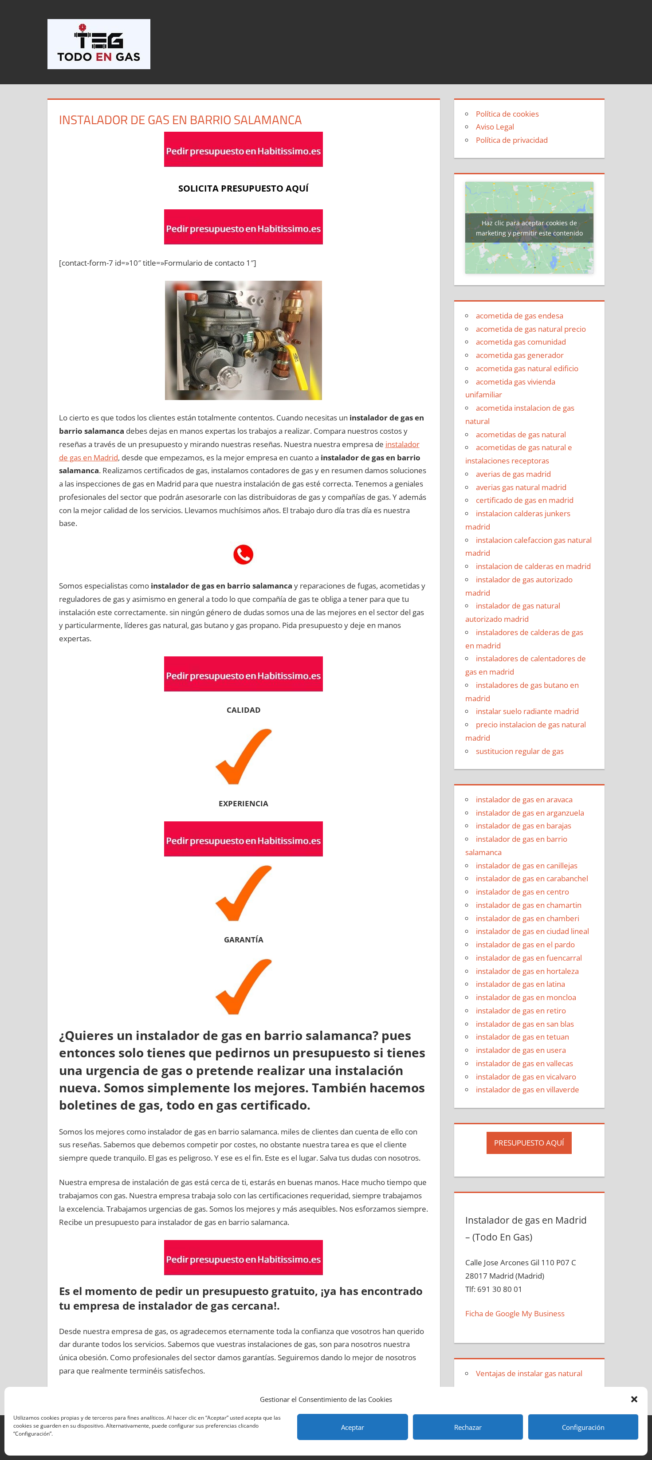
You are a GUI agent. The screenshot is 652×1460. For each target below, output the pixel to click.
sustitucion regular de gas (520, 751)
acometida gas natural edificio (527, 368)
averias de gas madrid (513, 474)
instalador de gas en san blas (525, 1024)
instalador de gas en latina (520, 984)
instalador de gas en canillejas (526, 865)
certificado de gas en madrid (524, 500)
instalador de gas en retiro (521, 1010)
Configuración (583, 1427)
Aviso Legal (495, 127)
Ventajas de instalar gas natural (529, 1373)
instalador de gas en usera (521, 1050)
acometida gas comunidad (521, 342)
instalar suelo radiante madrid (527, 711)
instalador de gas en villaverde (527, 1089)
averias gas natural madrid (521, 487)
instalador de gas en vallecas (524, 1063)
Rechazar (468, 1427)
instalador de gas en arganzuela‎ (530, 813)
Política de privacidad (512, 140)
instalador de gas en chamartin (528, 905)
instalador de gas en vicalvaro (526, 1076)
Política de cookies (507, 114)
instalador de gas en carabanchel (532, 878)
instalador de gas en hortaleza (527, 971)
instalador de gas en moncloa (526, 997)
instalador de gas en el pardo (525, 944)
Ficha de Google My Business (515, 1313)
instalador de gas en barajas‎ (523, 825)
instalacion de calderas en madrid (533, 566)
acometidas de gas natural (521, 434)
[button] (634, 1399)
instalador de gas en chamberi (527, 918)
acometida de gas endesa (519, 315)
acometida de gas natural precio (531, 329)
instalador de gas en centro (522, 892)
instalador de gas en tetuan (522, 1037)
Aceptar (352, 1427)
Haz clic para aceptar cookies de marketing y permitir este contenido (529, 228)
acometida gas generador (520, 355)
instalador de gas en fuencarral (529, 958)
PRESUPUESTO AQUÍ (529, 1143)
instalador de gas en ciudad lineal (532, 931)
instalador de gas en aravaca (524, 799)
